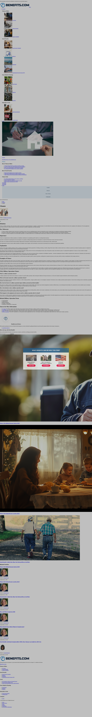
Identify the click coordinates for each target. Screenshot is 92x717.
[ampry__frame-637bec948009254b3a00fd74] (46, 358)
